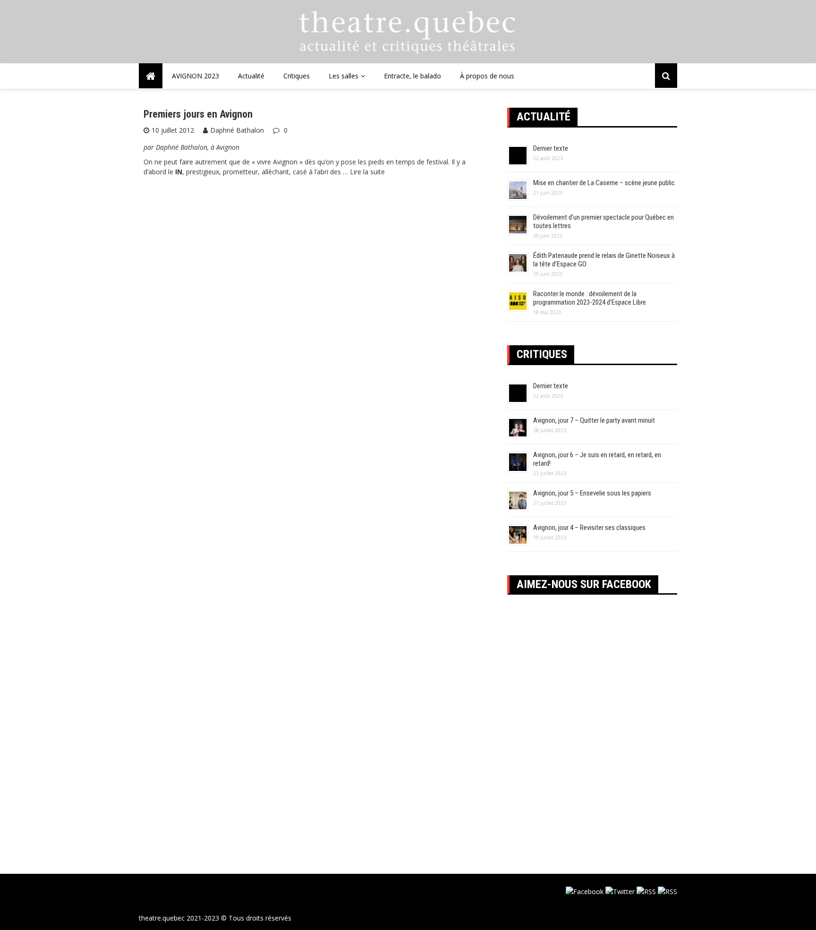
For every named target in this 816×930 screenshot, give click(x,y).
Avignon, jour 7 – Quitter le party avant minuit (594, 420)
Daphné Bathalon (237, 130)
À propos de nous (487, 75)
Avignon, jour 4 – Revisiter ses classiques (589, 527)
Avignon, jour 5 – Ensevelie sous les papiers (592, 493)
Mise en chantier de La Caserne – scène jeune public (604, 183)
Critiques (296, 75)
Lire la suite (367, 171)
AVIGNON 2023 (195, 75)
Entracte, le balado (412, 75)
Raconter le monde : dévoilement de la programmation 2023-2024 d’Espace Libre (589, 298)
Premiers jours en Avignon (198, 114)
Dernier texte (550, 148)
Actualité (251, 75)
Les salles (343, 75)
